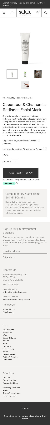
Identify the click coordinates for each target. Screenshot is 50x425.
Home (5, 351)
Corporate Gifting (10, 383)
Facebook (7, 312)
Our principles (9, 380)
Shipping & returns (11, 387)
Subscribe (7, 257)
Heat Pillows (8, 349)
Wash (5, 335)
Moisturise (7, 332)
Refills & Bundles (10, 357)
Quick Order (27, 98)
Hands (6, 340)
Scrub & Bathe (9, 338)
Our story (7, 377)
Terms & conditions (11, 393)
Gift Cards (7, 359)
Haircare (7, 346)
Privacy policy (9, 396)
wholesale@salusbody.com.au (16, 299)
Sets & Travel (9, 354)
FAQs (5, 390)
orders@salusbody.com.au (15, 292)
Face (18, 98)
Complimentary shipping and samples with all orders (24, 4)
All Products (8, 98)
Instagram (7, 309)
